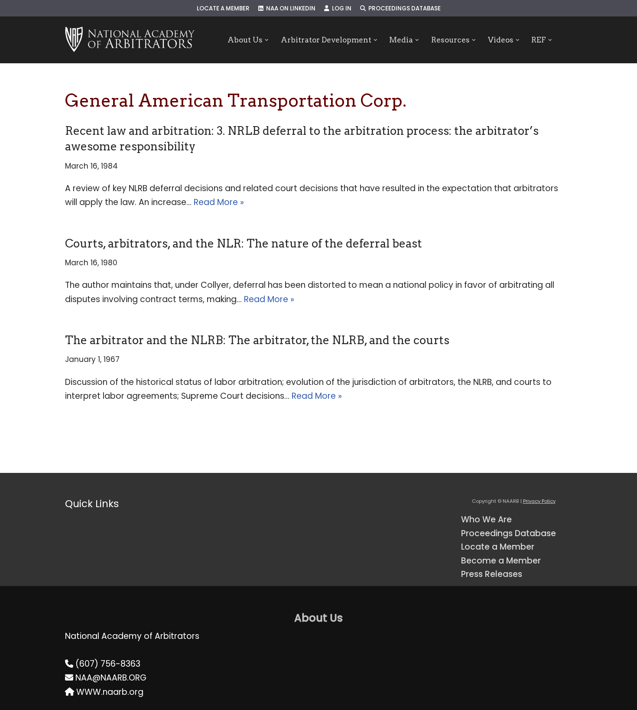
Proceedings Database (403, 8)
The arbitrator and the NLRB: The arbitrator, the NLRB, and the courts (257, 340)
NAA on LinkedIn (289, 8)
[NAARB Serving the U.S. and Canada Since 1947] (130, 39)
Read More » (219, 202)
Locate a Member (223, 8)
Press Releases (491, 574)
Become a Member (501, 561)
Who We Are (486, 519)
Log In (340, 8)
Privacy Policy (539, 501)
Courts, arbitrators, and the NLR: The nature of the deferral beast (243, 243)
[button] (267, 40)
